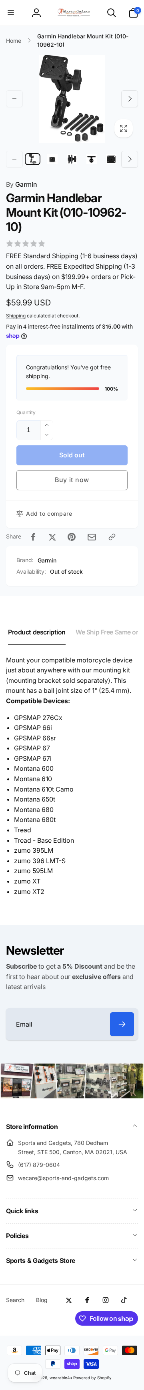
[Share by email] (92, 537)
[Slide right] (129, 98)
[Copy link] (112, 537)
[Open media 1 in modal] (72, 99)
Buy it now (72, 480)
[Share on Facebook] (33, 537)
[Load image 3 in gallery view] (72, 159)
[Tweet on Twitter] (52, 537)
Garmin (21, 184)
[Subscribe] (122, 1024)
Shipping (16, 316)
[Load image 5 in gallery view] (111, 159)
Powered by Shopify (92, 1377)
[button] (11, 13)
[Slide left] (14, 98)
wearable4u (61, 1377)
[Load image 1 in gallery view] (33, 159)
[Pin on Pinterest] (72, 537)
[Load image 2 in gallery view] (52, 159)
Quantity (26, 412)
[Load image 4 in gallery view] (92, 159)
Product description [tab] (37, 632)
